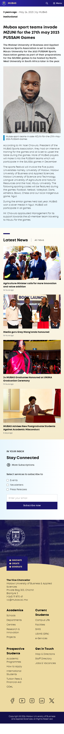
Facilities (40, 624)
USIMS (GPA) (42, 633)
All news (39, 240)
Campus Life (42, 620)
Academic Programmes (14, 660)
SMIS (38, 629)
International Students (14, 672)
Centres (11, 624)
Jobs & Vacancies (45, 663)
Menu (59, 3)
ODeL (10, 686)
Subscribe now (32, 505)
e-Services (41, 638)
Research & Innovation (13, 631)
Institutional (10, 16)
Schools (11, 615)
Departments (14, 620)
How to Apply (14, 666)
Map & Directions (45, 654)
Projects (11, 637)
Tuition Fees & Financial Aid (14, 680)
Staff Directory (43, 658)
